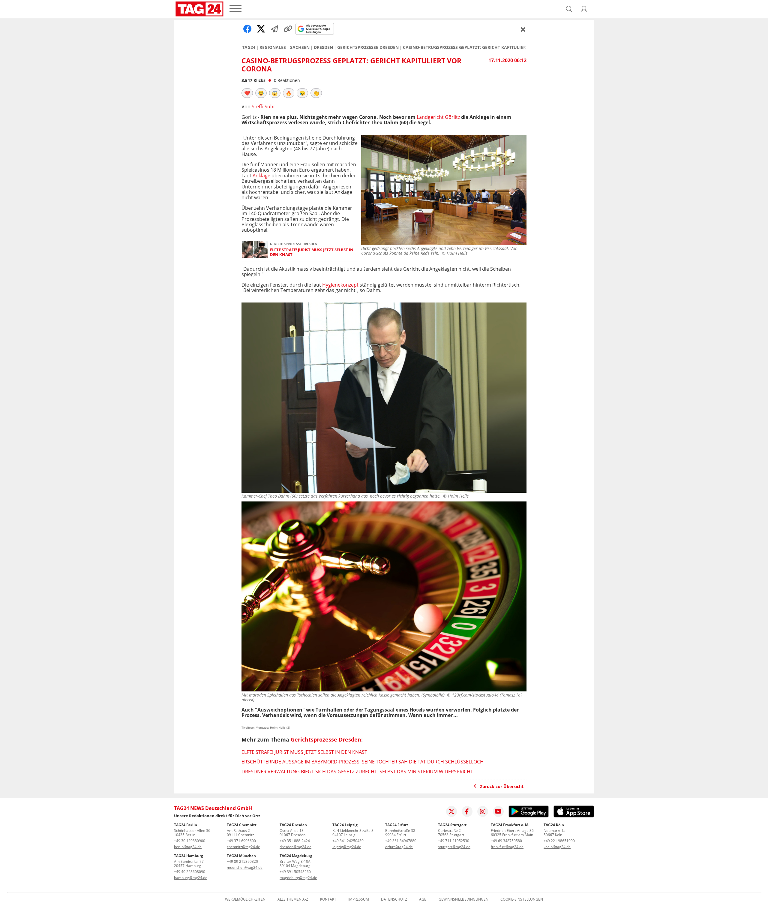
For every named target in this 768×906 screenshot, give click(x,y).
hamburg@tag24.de (190, 877)
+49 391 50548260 (295, 871)
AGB (423, 899)
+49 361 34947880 (400, 840)
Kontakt (328, 899)
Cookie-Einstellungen (521, 899)
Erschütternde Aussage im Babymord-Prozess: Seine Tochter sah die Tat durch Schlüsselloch (363, 761)
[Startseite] (200, 9)
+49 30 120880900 (189, 840)
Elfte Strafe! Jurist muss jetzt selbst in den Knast (311, 252)
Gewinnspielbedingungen (463, 899)
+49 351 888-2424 (295, 840)
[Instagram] (482, 811)
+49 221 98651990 (559, 840)
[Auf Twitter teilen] (261, 29)
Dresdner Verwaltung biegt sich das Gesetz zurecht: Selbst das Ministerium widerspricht (357, 771)
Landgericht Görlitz (438, 117)
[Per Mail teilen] (274, 29)
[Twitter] (451, 811)
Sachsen (300, 47)
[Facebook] (467, 811)
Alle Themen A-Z (293, 899)
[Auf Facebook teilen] (248, 29)
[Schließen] (523, 29)
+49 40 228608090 (189, 871)
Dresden (323, 47)
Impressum (358, 899)
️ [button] (247, 93)
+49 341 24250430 (348, 840)
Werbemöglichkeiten (245, 899)
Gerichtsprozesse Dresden (368, 47)
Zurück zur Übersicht (502, 786)
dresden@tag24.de (295, 846)
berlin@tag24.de (188, 846)
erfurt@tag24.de (399, 846)
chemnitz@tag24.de (243, 846)
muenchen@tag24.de (244, 867)
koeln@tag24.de (557, 846)
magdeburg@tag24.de (298, 877)
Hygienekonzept (340, 284)
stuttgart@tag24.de (454, 846)
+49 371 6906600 (241, 840)
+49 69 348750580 (506, 840)
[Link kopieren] (288, 29)
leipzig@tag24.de (346, 846)
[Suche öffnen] (569, 9)
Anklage (261, 175)
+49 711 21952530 (453, 840)
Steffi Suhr (263, 106)
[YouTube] (498, 811)
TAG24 (248, 47)
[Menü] (236, 9)
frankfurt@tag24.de (507, 846)
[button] (584, 9)
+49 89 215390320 (242, 861)
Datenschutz (394, 899)
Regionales (273, 47)
